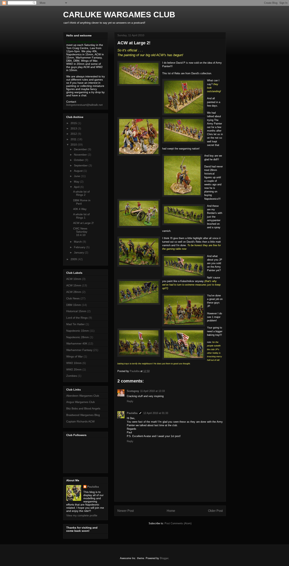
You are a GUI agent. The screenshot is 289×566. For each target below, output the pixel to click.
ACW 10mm (73, 278)
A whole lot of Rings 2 (81, 193)
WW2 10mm (74, 363)
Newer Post (125, 510)
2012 (74, 133)
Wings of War (74, 356)
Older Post (215, 510)
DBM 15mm (73, 304)
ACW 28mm (73, 291)
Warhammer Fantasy (79, 350)
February (80, 247)
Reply (130, 401)
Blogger (164, 558)
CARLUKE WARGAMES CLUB (119, 14)
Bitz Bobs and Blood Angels (83, 408)
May (77, 181)
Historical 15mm (76, 311)
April (77, 186)
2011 (74, 139)
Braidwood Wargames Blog (83, 415)
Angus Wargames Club (80, 402)
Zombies (71, 375)
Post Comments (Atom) (178, 523)
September (81, 165)
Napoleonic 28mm (77, 337)
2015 (74, 123)
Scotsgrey (133, 391)
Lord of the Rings (77, 317)
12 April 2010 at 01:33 (155, 413)
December (81, 149)
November (81, 154)
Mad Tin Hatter (75, 324)
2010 (74, 144)
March (78, 241)
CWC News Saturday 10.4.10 (80, 232)
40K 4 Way (80, 209)
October (79, 159)
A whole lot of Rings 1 (81, 216)
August (78, 170)
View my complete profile (81, 515)
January (79, 252)
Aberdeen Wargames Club (82, 395)
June (77, 176)
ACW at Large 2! (83, 223)
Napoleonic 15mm (77, 330)
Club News (73, 298)
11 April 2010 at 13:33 (152, 391)
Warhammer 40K (76, 343)
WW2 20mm (74, 369)
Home (171, 510)
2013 (74, 128)
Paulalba (132, 413)
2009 (74, 259)
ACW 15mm (73, 285)
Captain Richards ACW (80, 421)
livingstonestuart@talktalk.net (84, 104)
